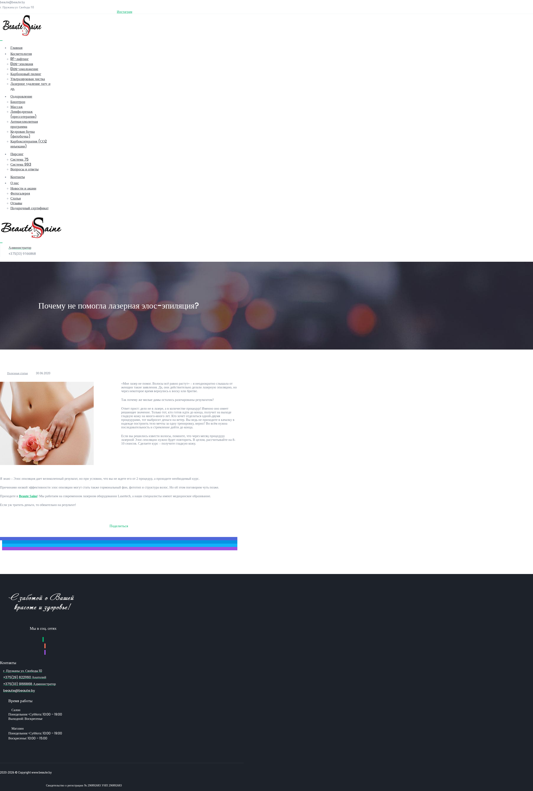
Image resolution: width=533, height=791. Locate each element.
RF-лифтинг (19, 58)
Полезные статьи (17, 373)
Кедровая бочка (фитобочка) (22, 134)
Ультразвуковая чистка (27, 78)
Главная (16, 47)
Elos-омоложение (24, 68)
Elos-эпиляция (21, 63)
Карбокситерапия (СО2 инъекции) (28, 144)
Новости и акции (23, 188)
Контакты (17, 176)
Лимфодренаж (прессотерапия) (23, 114)
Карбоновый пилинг (25, 73)
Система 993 (20, 164)
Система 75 (19, 159)
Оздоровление (21, 96)
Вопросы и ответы (24, 169)
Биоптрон (17, 101)
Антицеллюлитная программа (24, 124)
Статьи (15, 198)
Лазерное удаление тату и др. (30, 86)
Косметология (21, 53)
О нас (14, 182)
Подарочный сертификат (29, 208)
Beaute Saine (28, 496)
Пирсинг (17, 153)
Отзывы (16, 203)
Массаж (16, 106)
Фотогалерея (20, 193)
